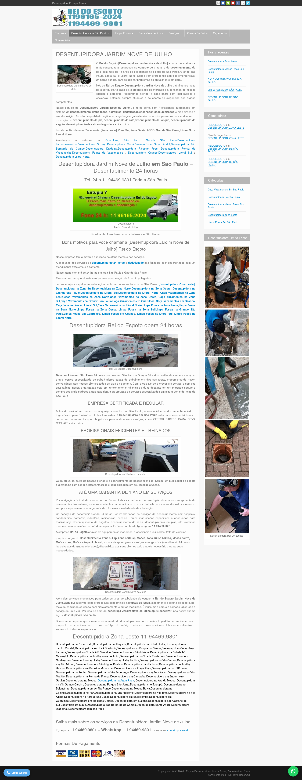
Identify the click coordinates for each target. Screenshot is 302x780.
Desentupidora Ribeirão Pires (138, 148)
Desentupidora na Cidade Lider (146, 644)
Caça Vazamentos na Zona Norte (86, 297)
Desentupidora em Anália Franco (91, 688)
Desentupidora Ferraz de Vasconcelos (98, 152)
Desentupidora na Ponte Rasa (132, 668)
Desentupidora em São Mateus (130, 652)
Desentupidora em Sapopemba (129, 696)
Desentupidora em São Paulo (89, 33)
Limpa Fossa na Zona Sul (137, 309)
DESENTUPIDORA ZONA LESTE (226, 127)
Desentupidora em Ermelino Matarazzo (90, 668)
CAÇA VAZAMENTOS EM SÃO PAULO (225, 81)
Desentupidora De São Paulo (224, 197)
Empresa (60, 33)
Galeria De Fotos (197, 33)
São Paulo (132, 140)
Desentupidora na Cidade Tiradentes (142, 656)
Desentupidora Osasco (143, 152)
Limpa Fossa (123, 33)
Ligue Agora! (19, 772)
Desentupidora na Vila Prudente (114, 692)
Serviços (174, 33)
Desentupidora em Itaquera (109, 644)
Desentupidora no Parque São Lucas (86, 696)
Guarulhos (112, 140)
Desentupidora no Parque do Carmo (139, 648)
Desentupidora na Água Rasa (116, 680)
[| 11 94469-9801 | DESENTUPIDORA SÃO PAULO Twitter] (248, 3)
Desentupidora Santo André (152, 144)
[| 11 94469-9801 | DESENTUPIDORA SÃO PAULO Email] (223, 3)
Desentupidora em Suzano (131, 700)
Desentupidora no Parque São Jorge (107, 684)
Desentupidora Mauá (120, 144)
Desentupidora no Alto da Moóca (155, 680)
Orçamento (220, 33)
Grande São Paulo (161, 140)
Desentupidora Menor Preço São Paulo (226, 70)
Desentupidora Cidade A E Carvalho (89, 652)
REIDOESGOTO (216, 125)
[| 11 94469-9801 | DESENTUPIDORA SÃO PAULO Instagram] (218, 3)
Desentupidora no (78, 692)
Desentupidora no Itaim (85, 660)
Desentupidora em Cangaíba (128, 676)
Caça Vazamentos (150, 33)
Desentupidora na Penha (71, 672)
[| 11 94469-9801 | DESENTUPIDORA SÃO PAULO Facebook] (238, 3)
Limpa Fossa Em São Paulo (223, 222)
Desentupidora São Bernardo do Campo (111, 704)
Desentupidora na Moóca (81, 680)
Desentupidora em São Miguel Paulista (99, 664)
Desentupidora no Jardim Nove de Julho (94, 656)
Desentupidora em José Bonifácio (95, 648)
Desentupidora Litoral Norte (72, 156)
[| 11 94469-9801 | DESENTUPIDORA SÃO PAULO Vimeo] (243, 3)
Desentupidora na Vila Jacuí (141, 664)
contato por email (177, 730)
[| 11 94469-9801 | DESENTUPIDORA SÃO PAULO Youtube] (233, 3)
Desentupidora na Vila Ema (151, 692)
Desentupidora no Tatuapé (146, 684)
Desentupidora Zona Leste (222, 61)
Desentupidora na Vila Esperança (108, 672)
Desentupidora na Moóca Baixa (131, 688)
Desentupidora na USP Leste (169, 668)
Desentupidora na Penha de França (88, 676)
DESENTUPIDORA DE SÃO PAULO (223, 98)
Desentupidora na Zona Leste (74, 644)
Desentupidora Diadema (101, 148)
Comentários (62, 40)
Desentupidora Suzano (91, 144)
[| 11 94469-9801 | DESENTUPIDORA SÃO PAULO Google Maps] (228, 3)
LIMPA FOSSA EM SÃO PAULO (225, 89)
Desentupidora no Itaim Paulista (119, 660)
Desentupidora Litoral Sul (175, 152)
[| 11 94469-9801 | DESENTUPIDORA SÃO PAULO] (87, 17)
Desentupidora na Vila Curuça (158, 660)
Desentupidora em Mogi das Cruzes (91, 700)
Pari (91, 692)
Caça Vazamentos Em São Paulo (226, 189)
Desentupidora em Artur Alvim (148, 672)
